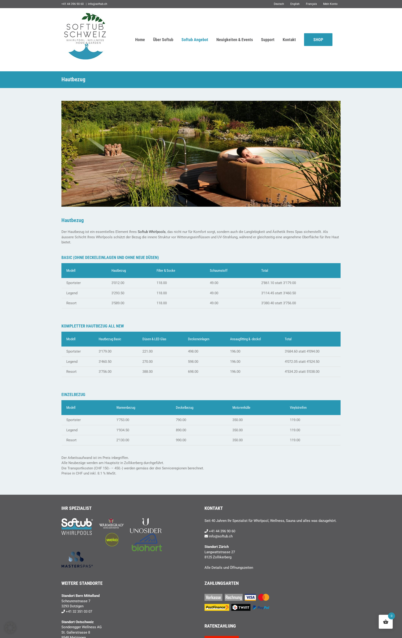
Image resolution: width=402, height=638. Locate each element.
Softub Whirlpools (152, 232)
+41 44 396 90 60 (222, 531)
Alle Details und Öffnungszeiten (228, 568)
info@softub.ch (97, 4)
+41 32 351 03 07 (79, 611)
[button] (10, 628)
